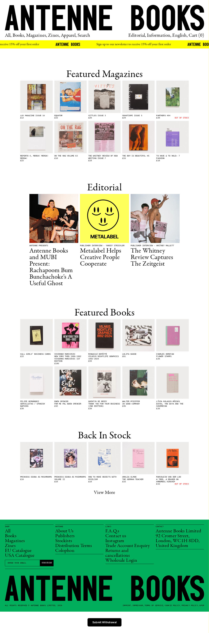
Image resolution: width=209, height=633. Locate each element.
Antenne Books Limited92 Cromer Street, (178, 534)
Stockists (63, 541)
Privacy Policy (190, 605)
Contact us (115, 536)
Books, (19, 35)
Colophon (64, 550)
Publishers (65, 536)
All (7, 531)
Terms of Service (154, 605)
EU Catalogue (18, 550)
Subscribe (47, 563)
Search (84, 35)
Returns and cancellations (117, 553)
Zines (10, 545)
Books (10, 536)
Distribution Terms (73, 545)
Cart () (196, 35)
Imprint (127, 605)
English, (179, 35)
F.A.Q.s (112, 531)
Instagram (114, 541)
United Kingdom (172, 545)
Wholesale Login (121, 560)
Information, (159, 35)
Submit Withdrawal (104, 622)
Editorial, (137, 35)
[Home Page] (104, 18)
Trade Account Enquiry (127, 545)
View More (104, 492)
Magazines (15, 541)
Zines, (54, 35)
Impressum (137, 605)
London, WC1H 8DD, (178, 541)
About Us (64, 531)
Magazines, (36, 35)
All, (8, 35)
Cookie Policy (172, 605)
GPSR (201, 605)
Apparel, (69, 35)
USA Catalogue (19, 555)
